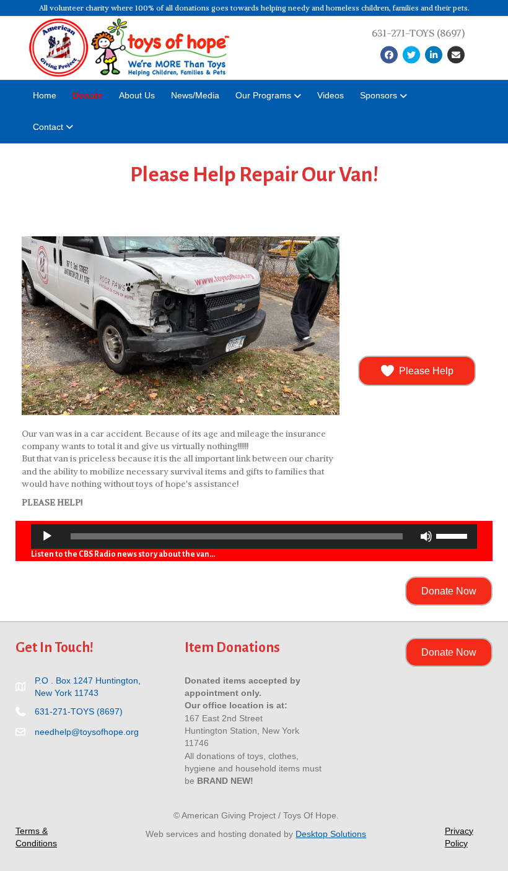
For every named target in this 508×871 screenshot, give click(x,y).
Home (44, 95)
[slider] (453, 535)
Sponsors (378, 95)
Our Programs (263, 95)
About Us (137, 95)
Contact (48, 127)
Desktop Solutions (331, 834)
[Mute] (426, 536)
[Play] (47, 536)
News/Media (195, 95)
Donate (87, 95)
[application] (254, 536)
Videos (330, 95)
